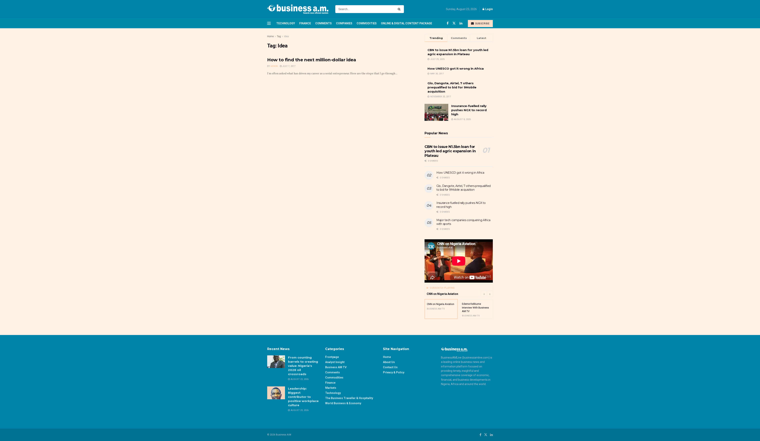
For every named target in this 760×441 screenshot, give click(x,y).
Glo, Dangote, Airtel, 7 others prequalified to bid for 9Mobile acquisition (452, 87)
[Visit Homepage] (297, 9)
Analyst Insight (335, 362)
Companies (344, 23)
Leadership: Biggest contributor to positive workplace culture (303, 397)
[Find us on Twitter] (454, 23)
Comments (323, 23)
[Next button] (490, 294)
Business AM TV (336, 367)
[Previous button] (484, 294)
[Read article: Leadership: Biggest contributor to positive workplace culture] (276, 392)
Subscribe (482, 23)
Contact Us (390, 367)
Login (489, 9)
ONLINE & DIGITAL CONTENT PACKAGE (406, 23)
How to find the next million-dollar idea (311, 59)
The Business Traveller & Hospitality (349, 398)
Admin (274, 66)
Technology (285, 23)
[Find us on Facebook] (447, 23)
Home (270, 36)
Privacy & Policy (393, 372)
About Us (389, 362)
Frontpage (332, 357)
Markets (330, 387)
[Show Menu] (269, 23)
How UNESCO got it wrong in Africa (456, 68)
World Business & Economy (343, 403)
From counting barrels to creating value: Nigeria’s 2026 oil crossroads (303, 366)
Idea (286, 36)
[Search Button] (400, 9)
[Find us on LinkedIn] (461, 23)
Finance (305, 23)
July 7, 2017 (288, 66)
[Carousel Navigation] (487, 294)
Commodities (367, 23)
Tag (279, 36)
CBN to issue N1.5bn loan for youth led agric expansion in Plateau (450, 151)
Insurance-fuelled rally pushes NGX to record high (469, 110)
